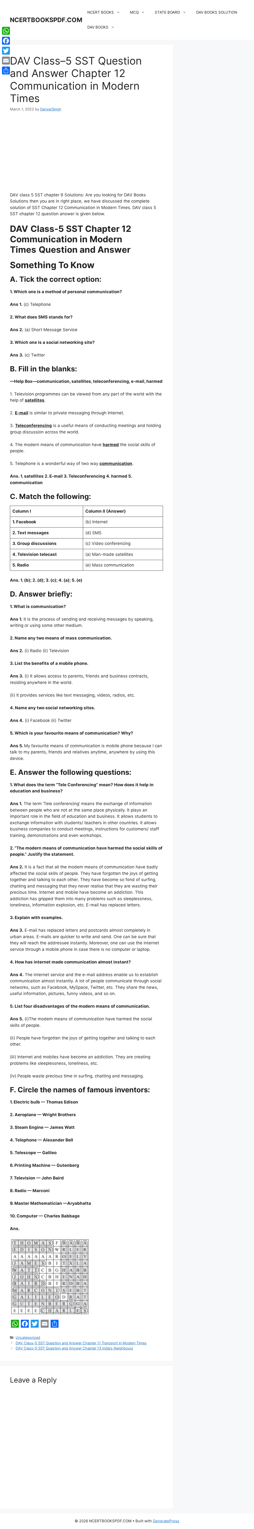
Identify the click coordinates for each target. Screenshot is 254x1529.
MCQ (134, 12)
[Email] (6, 61)
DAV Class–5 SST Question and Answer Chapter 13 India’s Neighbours (74, 1348)
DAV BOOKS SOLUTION (216, 12)
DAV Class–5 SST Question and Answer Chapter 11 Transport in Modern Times (81, 1343)
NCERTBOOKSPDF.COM (46, 20)
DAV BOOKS (97, 27)
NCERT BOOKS (100, 12)
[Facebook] (6, 41)
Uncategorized (28, 1337)
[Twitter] (6, 51)
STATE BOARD (167, 12)
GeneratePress (166, 1521)
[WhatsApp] (6, 31)
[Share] (6, 70)
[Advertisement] (86, 155)
